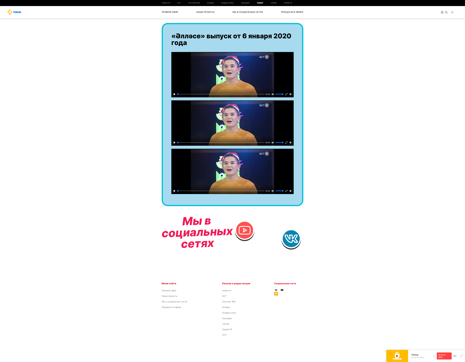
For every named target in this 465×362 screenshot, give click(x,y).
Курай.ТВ (288, 3)
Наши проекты (205, 12)
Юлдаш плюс (227, 3)
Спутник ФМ (194, 3)
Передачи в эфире (292, 12)
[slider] (221, 94)
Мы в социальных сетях (247, 12)
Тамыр (260, 3)
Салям (274, 3)
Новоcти (166, 3)
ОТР (224, 335)
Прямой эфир (170, 12)
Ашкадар (245, 3)
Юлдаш (210, 3)
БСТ (179, 3)
